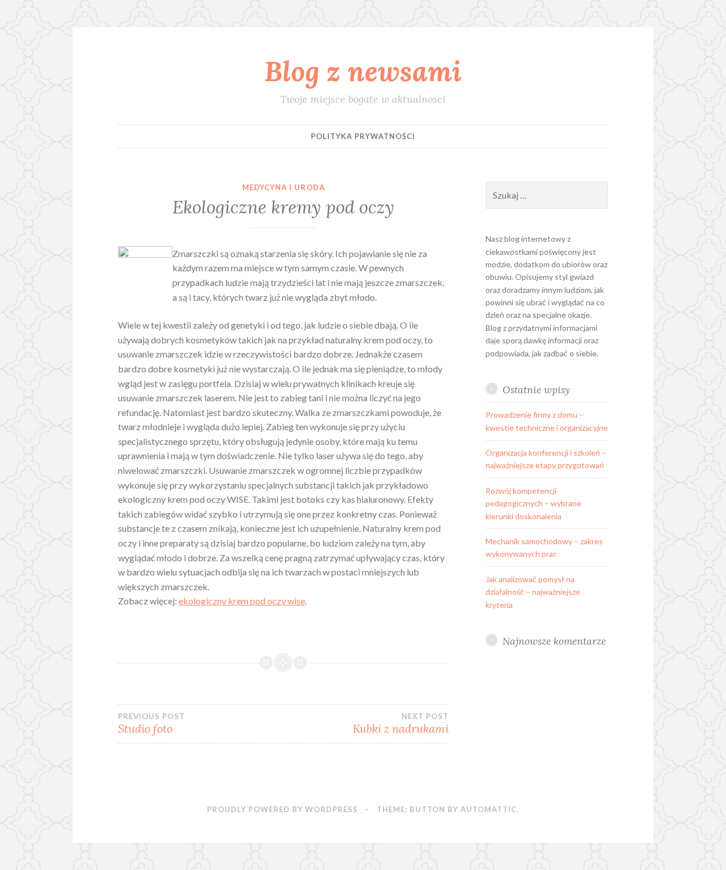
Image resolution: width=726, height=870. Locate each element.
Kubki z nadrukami (401, 723)
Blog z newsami (363, 71)
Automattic (489, 809)
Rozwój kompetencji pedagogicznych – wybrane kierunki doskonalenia (533, 503)
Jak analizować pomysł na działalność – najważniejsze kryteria (533, 592)
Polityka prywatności (363, 136)
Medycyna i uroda (283, 187)
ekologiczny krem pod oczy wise (242, 600)
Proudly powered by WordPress (282, 809)
